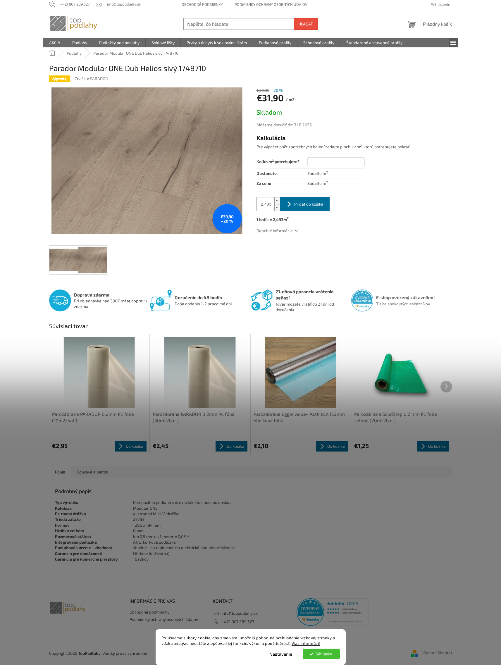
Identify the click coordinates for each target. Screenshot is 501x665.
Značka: (91, 78)
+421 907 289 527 (238, 621)
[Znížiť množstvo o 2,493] (277, 207)
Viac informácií (306, 643)
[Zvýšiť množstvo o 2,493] (277, 200)
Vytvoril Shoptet (437, 652)
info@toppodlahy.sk (240, 613)
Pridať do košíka (308, 203)
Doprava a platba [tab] (93, 471)
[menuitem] (54, 42)
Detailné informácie (274, 230)
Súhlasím (324, 654)
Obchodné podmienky (202, 4)
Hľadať (305, 23)
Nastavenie (280, 654)
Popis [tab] (60, 471)
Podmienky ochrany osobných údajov (271, 4)
